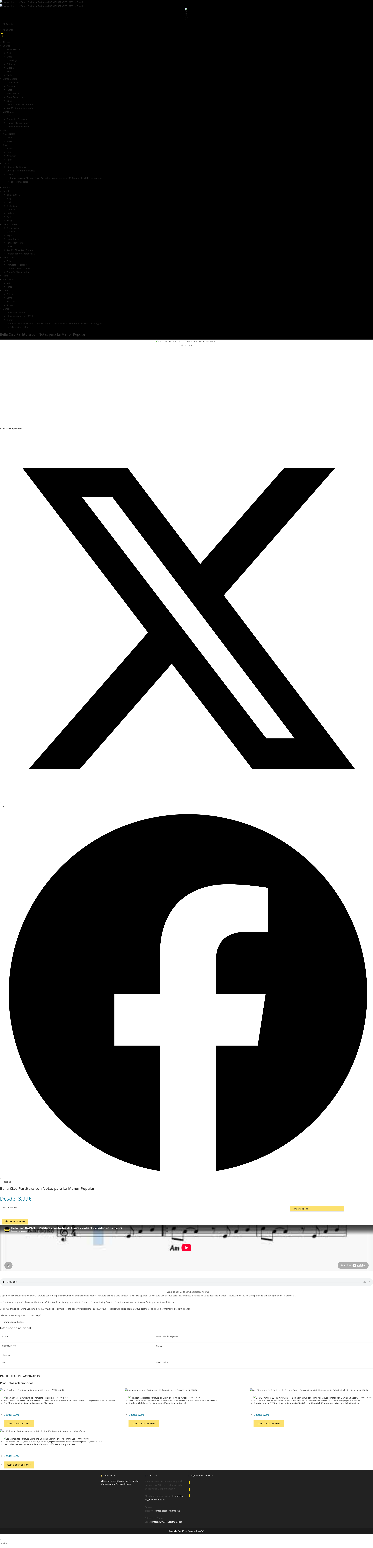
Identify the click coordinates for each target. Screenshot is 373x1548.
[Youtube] (189, 1495)
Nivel (56, 1400)
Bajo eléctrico (13, 49)
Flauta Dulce (13, 93)
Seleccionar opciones (19, 1424)
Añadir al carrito (15, 1221)
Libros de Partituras (16, 167)
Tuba (9, 115)
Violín (9, 75)
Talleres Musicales (19, 181)
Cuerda (6, 45)
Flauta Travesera (15, 97)
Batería (10, 148)
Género (12, 1400)
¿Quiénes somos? (109, 1481)
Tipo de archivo (10, 1207)
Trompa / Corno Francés (18, 123)
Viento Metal (9, 111)
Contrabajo (12, 60)
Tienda (6, 42)
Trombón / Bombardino (18, 126)
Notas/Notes (9, 133)
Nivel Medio (63, 1400)
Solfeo (10, 159)
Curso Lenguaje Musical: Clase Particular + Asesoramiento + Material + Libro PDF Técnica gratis (56, 178)
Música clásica (193, 1400)
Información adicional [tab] (13, 1322)
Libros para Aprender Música (21, 170)
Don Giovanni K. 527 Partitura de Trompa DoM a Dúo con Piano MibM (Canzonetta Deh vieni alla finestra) (306, 1403)
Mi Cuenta (8, 24)
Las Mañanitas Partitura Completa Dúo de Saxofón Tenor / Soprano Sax (39, 1444)
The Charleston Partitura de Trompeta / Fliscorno (28, 1403)
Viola (9, 71)
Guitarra (11, 64)
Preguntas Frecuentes (128, 1481)
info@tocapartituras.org (168, 1510)
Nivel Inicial (291, 1400)
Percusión (11, 156)
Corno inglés (13, 82)
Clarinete (11, 86)
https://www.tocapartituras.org (167, 1521)
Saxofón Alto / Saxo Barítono (20, 104)
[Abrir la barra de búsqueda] (186, 14)
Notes (9, 141)
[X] (189, 1482)
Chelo (9, 56)
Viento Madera (10, 78)
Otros (5, 145)
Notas (9, 137)
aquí (38, 1315)
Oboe (9, 101)
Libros (6, 163)
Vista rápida (58, 1390)
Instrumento (21, 1400)
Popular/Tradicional (57, 1441)
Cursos (10, 174)
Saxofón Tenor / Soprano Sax (21, 108)
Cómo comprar (108, 1484)
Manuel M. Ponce (31, 1441)
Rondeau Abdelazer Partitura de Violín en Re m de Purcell (157, 1403)
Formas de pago (123, 1484)
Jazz (42, 1400)
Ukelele (10, 67)
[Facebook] (189, 1489)
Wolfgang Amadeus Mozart (350, 1400)
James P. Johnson (33, 1400)
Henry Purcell (153, 1400)
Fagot (9, 89)
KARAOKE (49, 1400)
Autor (6, 1400)
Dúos (256, 1400)
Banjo (9, 53)
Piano (5, 130)
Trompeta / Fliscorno (17, 119)
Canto (9, 152)
